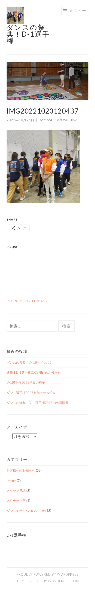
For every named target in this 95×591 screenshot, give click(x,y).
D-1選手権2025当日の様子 (26, 382)
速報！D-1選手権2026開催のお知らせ (34, 372)
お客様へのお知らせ (21, 470)
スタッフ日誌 (16, 491)
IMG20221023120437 (27, 299)
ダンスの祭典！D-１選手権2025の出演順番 (37, 403)
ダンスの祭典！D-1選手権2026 (29, 362)
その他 (11, 481)
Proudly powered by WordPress (47, 574)
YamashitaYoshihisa (58, 120)
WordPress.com (63, 581)
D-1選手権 (16, 535)
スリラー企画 (16, 501)
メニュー (77, 10)
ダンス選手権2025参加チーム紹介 (31, 393)
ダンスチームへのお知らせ (26, 511)
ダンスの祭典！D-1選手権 (28, 34)
